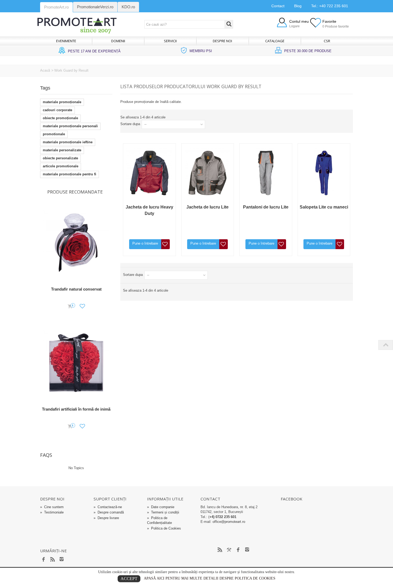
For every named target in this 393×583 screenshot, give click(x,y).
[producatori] (229, 550)
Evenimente (66, 40)
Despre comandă (109, 512)
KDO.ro (128, 7)
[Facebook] (43, 559)
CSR (327, 40)
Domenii (118, 40)
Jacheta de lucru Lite (207, 207)
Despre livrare (106, 518)
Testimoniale (52, 512)
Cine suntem (52, 507)
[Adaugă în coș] (70, 306)
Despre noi (222, 40)
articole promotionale (60, 166)
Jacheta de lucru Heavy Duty (149, 210)
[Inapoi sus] (385, 345)
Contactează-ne (108, 507)
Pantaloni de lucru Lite (265, 207)
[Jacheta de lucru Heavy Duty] (149, 173)
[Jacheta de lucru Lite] (208, 173)
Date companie (160, 507)
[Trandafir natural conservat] (76, 243)
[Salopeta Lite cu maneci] (324, 173)
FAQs (46, 455)
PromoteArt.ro (56, 7)
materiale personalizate (62, 150)
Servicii (170, 40)
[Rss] (52, 559)
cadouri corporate (57, 110)
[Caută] (229, 24)
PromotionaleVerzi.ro (95, 7)
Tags (45, 88)
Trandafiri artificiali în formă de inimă (76, 409)
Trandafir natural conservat (76, 289)
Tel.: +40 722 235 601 (329, 6)
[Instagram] (61, 559)
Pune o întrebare (145, 243)
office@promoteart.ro (229, 522)
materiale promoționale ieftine (68, 142)
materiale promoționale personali (70, 126)
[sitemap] (220, 550)
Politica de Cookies (164, 528)
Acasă (45, 70)
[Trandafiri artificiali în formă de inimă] (76, 363)
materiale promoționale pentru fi (69, 174)
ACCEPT (129, 578)
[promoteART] (77, 25)
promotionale (54, 134)
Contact (277, 6)
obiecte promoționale (60, 118)
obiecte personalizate (60, 158)
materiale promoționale (62, 102)
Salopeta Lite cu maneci (324, 207)
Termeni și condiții (163, 512)
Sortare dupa (130, 124)
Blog (298, 6)
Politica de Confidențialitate (159, 520)
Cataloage (274, 40)
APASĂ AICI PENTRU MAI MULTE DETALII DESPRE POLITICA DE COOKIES (209, 578)
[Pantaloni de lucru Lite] (266, 173)
